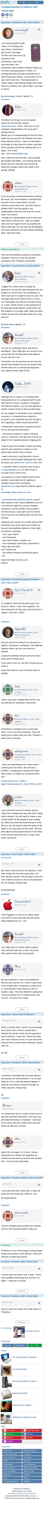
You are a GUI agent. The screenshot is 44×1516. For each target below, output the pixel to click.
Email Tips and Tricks (32, 1331)
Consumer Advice (9, 1457)
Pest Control (9, 1431)
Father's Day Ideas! (31, 1431)
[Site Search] (36, 2)
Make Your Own (29, 1471)
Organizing (7, 1474)
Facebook (29, 1434)
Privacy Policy (22, 1493)
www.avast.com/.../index (12, 126)
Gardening (8, 1434)
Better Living (8, 1450)
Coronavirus (27, 1457)
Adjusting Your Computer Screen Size (24, 1417)
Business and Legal (10, 1454)
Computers (7, 1345)
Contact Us (32, 1493)
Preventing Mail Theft (20, 1369)
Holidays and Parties (30, 1468)
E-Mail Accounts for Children (22, 1405)
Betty (6, 324)
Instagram (9, 1441)
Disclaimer (12, 1493)
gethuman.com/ (8, 486)
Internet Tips (20, 1345)
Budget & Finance (29, 1450)
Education (27, 1461)
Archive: (19, 1261)
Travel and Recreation (11, 1481)
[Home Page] (8, 1)
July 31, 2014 (34, 1345)
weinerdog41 (10, 96)
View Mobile (27, 1491)
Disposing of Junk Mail (20, 1393)
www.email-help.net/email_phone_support (21, 499)
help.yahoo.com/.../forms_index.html (25, 462)
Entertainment (8, 1464)
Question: (20, 22)
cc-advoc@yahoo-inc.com (12, 470)
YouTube (29, 1437)
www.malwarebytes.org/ (17, 153)
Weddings (27, 1481)
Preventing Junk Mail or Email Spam (24, 1357)
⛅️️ (38, 1496)
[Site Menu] (23, 2)
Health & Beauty (9, 1468)
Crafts (6, 1461)
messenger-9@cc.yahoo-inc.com (16, 492)
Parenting (27, 1474)
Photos (26, 1478)
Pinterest (9, 1437)
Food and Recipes (30, 1464)
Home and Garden (10, 1471)
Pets (5, 1478)
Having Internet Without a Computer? (25, 1381)
